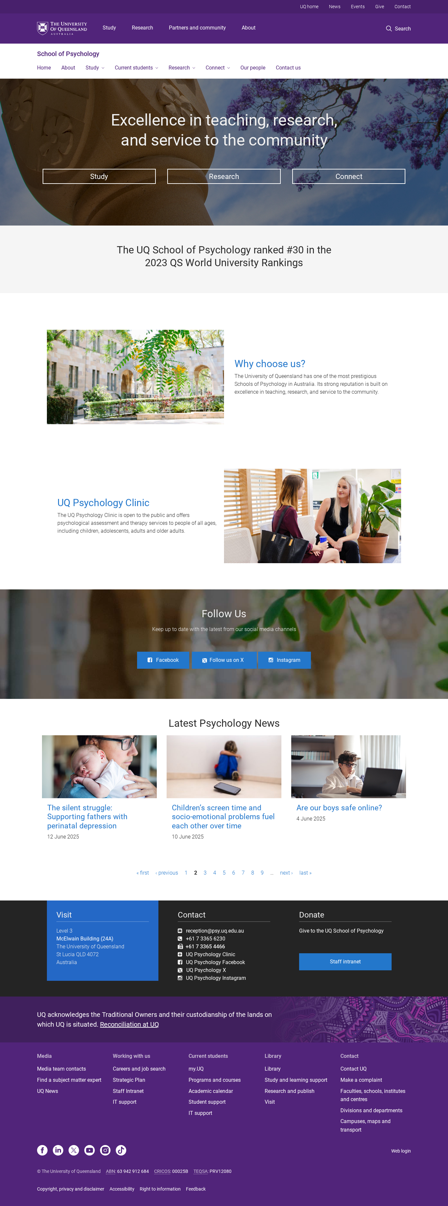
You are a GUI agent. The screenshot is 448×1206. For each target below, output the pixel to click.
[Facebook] (42, 1151)
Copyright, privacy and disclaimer (70, 1189)
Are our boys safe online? (339, 807)
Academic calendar (211, 1091)
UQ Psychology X (204, 970)
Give (379, 6)
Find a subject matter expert (69, 1080)
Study (109, 28)
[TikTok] (121, 1151)
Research (142, 28)
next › (286, 873)
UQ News (47, 1091)
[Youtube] (89, 1151)
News (334, 6)
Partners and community (197, 28)
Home (44, 68)
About (248, 28)
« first (142, 873)
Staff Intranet (128, 1091)
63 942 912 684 (133, 1171)
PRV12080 (221, 1171)
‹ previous (166, 873)
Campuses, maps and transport (365, 1125)
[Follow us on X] (74, 1151)
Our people (252, 68)
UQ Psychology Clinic (210, 954)
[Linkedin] (58, 1151)
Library (273, 1069)
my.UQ (196, 1069)
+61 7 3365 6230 (205, 939)
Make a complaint (361, 1080)
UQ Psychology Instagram (216, 978)
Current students (134, 68)
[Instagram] (105, 1151)
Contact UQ (353, 1069)
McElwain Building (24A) (84, 939)
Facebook (167, 660)
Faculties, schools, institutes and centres (372, 1095)
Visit (270, 1102)
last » (305, 873)
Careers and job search (139, 1069)
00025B (180, 1171)
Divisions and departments (371, 1110)
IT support (124, 1102)
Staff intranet (345, 962)
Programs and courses (215, 1080)
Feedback (196, 1189)
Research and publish (290, 1091)
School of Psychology (68, 54)
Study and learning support (296, 1080)
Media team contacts (61, 1069)
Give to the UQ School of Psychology (341, 931)
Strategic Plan (129, 1080)
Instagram (288, 660)
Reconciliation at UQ (129, 1024)
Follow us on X (226, 660)
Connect (215, 68)
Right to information (160, 1189)
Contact (403, 6)
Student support (207, 1102)
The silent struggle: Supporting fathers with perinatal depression (87, 816)
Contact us (288, 68)
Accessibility (122, 1189)
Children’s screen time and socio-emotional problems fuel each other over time (223, 816)
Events (358, 6)
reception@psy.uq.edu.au (215, 931)
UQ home (309, 6)
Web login (401, 1151)
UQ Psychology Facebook (215, 962)
